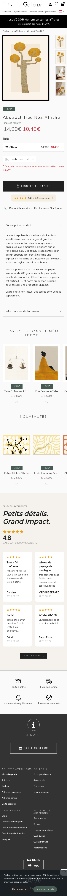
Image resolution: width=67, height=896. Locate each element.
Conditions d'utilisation (13, 833)
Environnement (41, 792)
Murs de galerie (9, 774)
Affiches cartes (9, 797)
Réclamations (40, 847)
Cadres (5, 786)
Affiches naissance (11, 792)
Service (37, 824)
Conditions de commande (14, 827)
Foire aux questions (43, 830)
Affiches (6, 780)
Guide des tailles (21, 159)
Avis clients (39, 780)
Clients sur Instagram (12, 821)
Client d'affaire (41, 841)
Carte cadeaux (35, 748)
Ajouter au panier (36, 186)
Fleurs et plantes (12, 123)
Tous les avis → (33, 655)
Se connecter (40, 818)
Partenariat (39, 786)
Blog (4, 815)
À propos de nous (42, 774)
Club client (39, 835)
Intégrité (6, 839)
